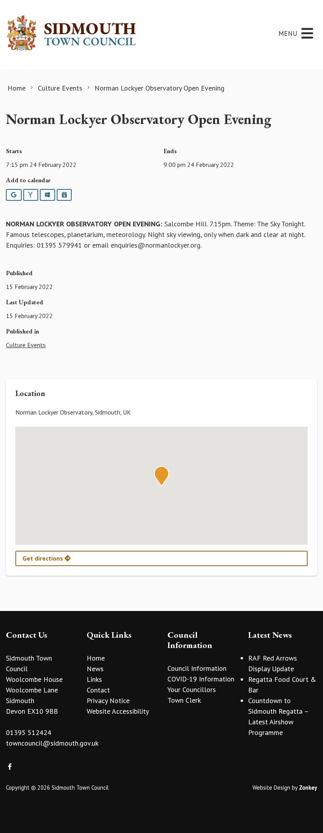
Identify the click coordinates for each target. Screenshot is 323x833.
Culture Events (26, 345)
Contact (98, 689)
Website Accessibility (118, 711)
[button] (161, 476)
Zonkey (308, 787)
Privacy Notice (108, 700)
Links (94, 679)
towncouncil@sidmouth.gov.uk (52, 743)
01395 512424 (28, 732)
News (95, 668)
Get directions (43, 558)
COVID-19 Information (200, 678)
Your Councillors (191, 689)
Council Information (196, 668)
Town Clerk (184, 700)
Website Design (271, 787)
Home (96, 658)
